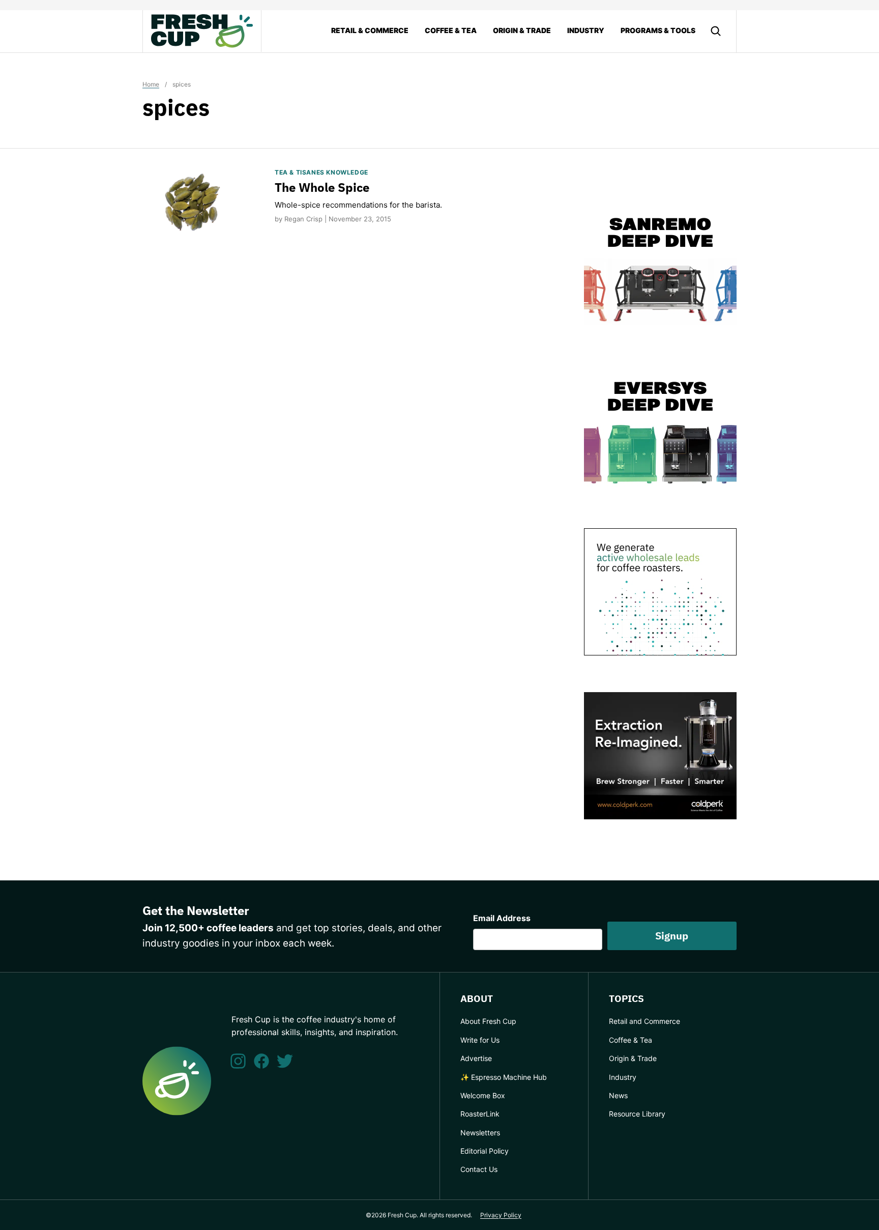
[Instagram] (238, 1061)
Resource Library (637, 1113)
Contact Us (478, 1169)
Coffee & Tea (451, 30)
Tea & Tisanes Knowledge (321, 172)
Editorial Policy (484, 1151)
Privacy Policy (500, 1215)
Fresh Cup (202, 31)
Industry (585, 30)
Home (150, 84)
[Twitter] (285, 1061)
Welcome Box (482, 1095)
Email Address (502, 918)
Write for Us (480, 1040)
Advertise (476, 1058)
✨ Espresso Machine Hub (503, 1077)
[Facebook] (261, 1061)
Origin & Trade (522, 30)
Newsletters (480, 1132)
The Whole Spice (322, 187)
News (618, 1095)
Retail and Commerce (644, 1021)
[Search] (716, 31)
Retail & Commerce (369, 30)
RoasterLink (480, 1113)
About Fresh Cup (488, 1021)
